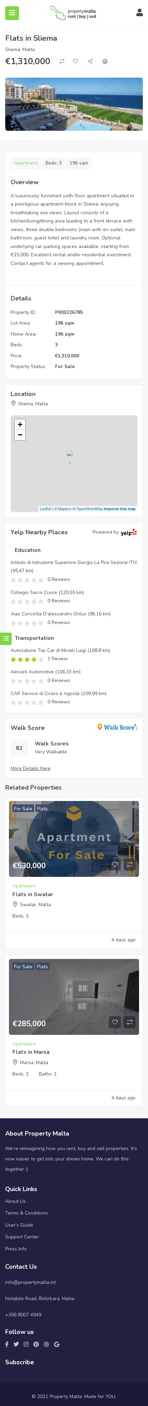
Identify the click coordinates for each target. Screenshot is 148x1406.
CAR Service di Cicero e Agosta (45, 693)
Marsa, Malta (34, 1062)
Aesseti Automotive (32, 672)
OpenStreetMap (89, 508)
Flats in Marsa (31, 1052)
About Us (15, 1201)
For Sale (65, 366)
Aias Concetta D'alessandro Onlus (48, 614)
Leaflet (45, 508)
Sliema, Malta (20, 49)
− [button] (20, 434)
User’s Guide (19, 1225)
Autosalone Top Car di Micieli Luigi (48, 650)
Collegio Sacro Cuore (34, 592)
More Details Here (31, 768)
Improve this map (120, 508)
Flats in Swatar (32, 894)
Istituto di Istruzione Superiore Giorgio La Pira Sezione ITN (74, 562)
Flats (42, 808)
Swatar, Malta (35, 904)
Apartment (26, 163)
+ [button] (20, 424)
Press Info (16, 1249)
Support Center (22, 1237)
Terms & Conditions (26, 1213)
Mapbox (65, 508)
